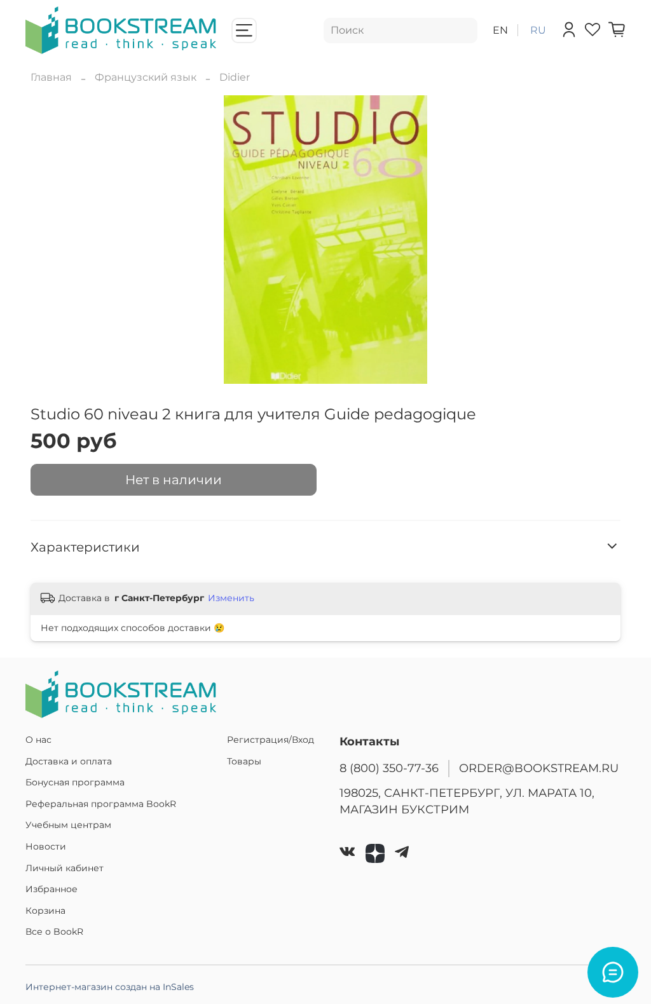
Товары (244, 761)
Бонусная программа (75, 782)
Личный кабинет (64, 868)
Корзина (45, 910)
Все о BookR (54, 931)
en (500, 30)
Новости (45, 846)
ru (538, 30)
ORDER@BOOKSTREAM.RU (539, 768)
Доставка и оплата (68, 761)
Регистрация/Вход (270, 739)
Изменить (231, 598)
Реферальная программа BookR (100, 804)
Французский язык (145, 77)
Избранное (51, 889)
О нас (38, 739)
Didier (234, 77)
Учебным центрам (68, 825)
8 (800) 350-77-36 (389, 768)
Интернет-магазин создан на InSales (109, 987)
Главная (51, 77)
